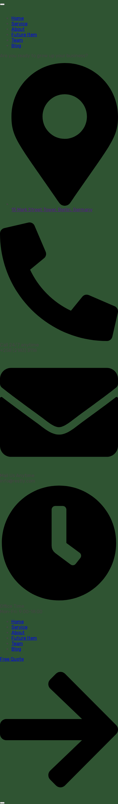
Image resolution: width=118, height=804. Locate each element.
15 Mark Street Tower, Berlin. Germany (52, 209)
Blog (16, 45)
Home (17, 18)
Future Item (24, 34)
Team (17, 40)
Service (19, 23)
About (18, 29)
